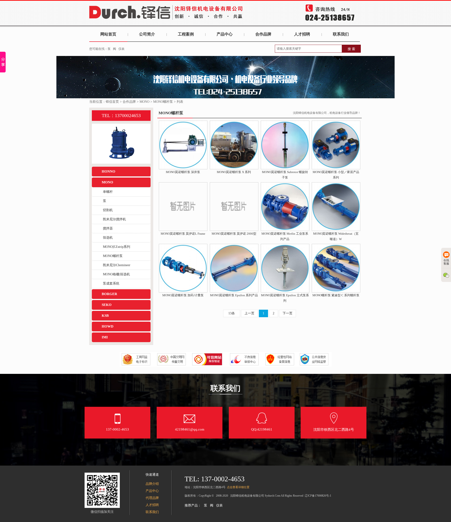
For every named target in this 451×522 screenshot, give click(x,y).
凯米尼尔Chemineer (116, 265)
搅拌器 (108, 228)
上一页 (249, 313)
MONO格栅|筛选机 (116, 274)
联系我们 (341, 34)
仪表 (121, 49)
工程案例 (186, 34)
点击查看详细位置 (238, 487)
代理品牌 (152, 498)
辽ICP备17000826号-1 (318, 495)
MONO (144, 101)
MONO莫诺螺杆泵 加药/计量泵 (183, 295)
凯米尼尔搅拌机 (114, 219)
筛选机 (108, 237)
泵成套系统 (111, 283)
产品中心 (225, 34)
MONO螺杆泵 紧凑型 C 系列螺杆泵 (335, 295)
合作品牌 (263, 34)
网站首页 (108, 34)
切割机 (108, 210)
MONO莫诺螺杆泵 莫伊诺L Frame (183, 233)
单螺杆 (108, 192)
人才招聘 (302, 34)
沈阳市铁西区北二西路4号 (333, 429)
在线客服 (446, 262)
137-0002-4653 (117, 429)
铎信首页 (112, 101)
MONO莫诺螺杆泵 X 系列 (234, 172)
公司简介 (147, 34)
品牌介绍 (152, 484)
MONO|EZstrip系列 (116, 247)
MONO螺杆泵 (163, 101)
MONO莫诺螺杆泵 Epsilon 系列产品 (234, 295)
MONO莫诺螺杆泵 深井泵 (183, 172)
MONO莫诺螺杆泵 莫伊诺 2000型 (234, 233)
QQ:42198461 (261, 429)
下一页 (287, 313)
